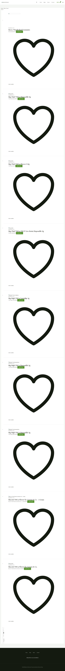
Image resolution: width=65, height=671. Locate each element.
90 (3, 640)
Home (41, 2)
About (48, 2)
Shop (44, 2)
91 (3, 641)
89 (3, 639)
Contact (52, 2)
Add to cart (19, 31)
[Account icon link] (62, 2)
